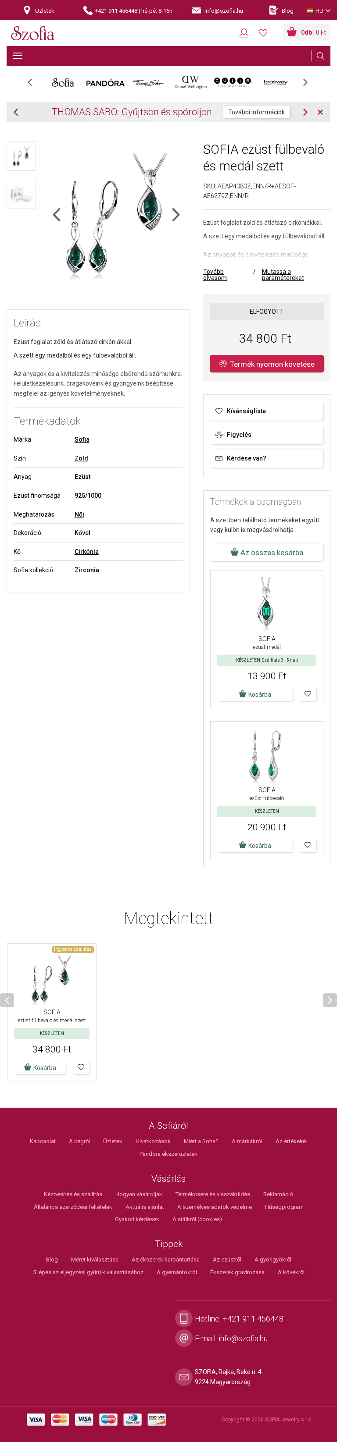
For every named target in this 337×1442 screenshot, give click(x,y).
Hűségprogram (284, 1207)
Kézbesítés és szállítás (73, 1194)
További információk (256, 112)
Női (79, 514)
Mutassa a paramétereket (283, 275)
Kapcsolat (43, 1141)
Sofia (82, 439)
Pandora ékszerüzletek (168, 1154)
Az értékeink (291, 1141)
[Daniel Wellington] (190, 82)
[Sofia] (63, 82)
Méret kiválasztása (94, 1259)
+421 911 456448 (252, 1318)
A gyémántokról (177, 1272)
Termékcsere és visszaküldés (213, 1194)
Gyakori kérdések (137, 1219)
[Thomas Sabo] (148, 82)
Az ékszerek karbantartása (166, 1259)
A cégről (79, 1141)
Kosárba (44, 1067)
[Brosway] (276, 82)
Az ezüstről (227, 1259)
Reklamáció (278, 1194)
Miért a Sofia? (201, 1141)
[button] (307, 694)
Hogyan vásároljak (138, 1194)
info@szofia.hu (243, 1338)
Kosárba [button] (259, 694)
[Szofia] (33, 33)
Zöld (81, 458)
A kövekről (291, 1272)
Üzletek (112, 1141)
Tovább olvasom (215, 275)
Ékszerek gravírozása (237, 1272)
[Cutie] (233, 82)
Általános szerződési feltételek (73, 1207)
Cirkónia (87, 551)
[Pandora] (105, 82)
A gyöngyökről (273, 1259)
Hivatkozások (153, 1141)
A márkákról (247, 1141)
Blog (52, 1259)
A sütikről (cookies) (197, 1219)
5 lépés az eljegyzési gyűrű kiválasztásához (88, 1272)
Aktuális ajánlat (144, 1207)
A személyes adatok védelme (214, 1207)
